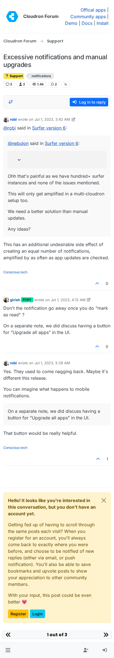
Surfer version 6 (49, 128)
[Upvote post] (97, 283)
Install (102, 23)
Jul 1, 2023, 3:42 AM (52, 119)
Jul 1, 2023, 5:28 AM (52, 363)
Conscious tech (15, 272)
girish (15, 300)
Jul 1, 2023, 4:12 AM (68, 300)
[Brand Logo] (12, 16)
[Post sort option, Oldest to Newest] (11, 102)
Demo (71, 23)
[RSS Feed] (65, 84)
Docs (87, 23)
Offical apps (93, 10)
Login (37, 613)
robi (13, 119)
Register (18, 613)
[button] (8, 650)
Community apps (88, 16)
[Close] (103, 500)
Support (16, 76)
